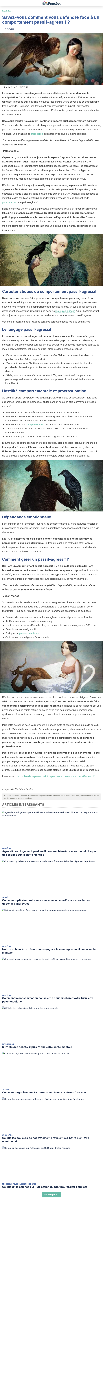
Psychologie (7, 11)
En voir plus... (51, 1194)
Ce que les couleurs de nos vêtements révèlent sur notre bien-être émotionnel (45, 1139)
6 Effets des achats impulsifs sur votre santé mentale (37, 1047)
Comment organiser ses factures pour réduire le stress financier (44, 1092)
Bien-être (6, 848)
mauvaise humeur (65, 311)
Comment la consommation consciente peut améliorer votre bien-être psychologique (47, 999)
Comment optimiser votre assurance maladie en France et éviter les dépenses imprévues (46, 902)
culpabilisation (36, 424)
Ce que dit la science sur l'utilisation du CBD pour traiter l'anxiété (44, 1186)
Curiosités (7, 1135)
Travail (5, 1090)
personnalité (9, 202)
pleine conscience (29, 633)
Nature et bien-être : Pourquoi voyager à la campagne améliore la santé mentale (49, 951)
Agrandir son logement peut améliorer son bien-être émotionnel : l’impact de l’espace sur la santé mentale (50, 853)
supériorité (37, 133)
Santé (5, 897)
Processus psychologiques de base (19, 1184)
